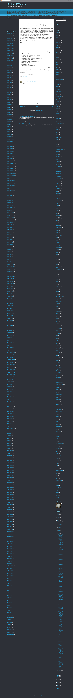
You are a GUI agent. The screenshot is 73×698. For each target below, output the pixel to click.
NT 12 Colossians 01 (10, 212)
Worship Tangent (59, 487)
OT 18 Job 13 (9, 443)
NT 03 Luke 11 (9, 87)
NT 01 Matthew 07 (10, 41)
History (24, 76)
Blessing (57, 67)
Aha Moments (58, 40)
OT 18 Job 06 (9, 438)
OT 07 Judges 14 (10, 386)
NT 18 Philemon (9, 234)
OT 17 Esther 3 (9, 433)
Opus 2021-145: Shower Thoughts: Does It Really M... (60, 585)
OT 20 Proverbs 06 (10, 538)
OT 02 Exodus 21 (10, 328)
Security (57, 406)
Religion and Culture (59, 384)
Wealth (57, 477)
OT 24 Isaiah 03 (9, 580)
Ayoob (57, 57)
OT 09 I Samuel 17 (10, 399)
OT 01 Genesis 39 (10, 313)
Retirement (58, 389)
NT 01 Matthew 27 (10, 60)
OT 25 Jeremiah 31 (10, 612)
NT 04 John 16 (9, 114)
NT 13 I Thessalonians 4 (11, 219)
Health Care (58, 225)
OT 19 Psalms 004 (10, 450)
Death (57, 139)
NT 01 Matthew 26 (10, 58)
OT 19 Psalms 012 (10, 455)
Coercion (57, 113)
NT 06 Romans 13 (10, 158)
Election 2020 (58, 169)
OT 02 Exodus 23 (10, 330)
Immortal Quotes (59, 245)
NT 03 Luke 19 (9, 94)
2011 (58, 686)
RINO (57, 379)
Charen (57, 99)
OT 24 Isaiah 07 (9, 585)
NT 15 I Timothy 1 (10, 224)
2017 (58, 678)
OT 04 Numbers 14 (10, 349)
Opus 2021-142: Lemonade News (60, 595)
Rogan (57, 392)
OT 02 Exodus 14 (10, 320)
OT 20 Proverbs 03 (10, 534)
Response (57, 387)
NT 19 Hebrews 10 (10, 242)
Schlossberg (58, 399)
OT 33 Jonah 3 (9, 624)
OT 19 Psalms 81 (10, 521)
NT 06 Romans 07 (10, 148)
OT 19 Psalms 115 (10, 490)
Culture (57, 132)
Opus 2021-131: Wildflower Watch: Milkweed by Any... (60, 638)
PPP (57, 338)
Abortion (57, 32)
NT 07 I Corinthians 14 (10, 168)
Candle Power (58, 91)
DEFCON (57, 134)
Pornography (58, 362)
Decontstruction (58, 141)
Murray (57, 306)
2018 (58, 676)
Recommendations (59, 382)
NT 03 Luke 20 (9, 95)
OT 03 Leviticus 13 (10, 337)
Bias (57, 64)
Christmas (57, 104)
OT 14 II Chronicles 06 (10, 428)
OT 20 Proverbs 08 (10, 539)
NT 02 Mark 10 (9, 70)
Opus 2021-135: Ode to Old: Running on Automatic (60, 620)
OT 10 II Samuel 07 (10, 406)
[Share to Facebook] (31, 74)
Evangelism (58, 188)
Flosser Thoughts (59, 200)
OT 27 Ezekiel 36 (10, 617)
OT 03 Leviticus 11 (10, 335)
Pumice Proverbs (59, 375)
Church (57, 106)
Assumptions (58, 50)
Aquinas (57, 47)
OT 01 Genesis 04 (10, 293)
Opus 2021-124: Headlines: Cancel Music (60, 662)
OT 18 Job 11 (9, 440)
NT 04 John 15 (9, 112)
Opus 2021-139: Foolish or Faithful (60, 605)
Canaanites (58, 89)
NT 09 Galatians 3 (10, 193)
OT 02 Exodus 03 (10, 318)
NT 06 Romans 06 (10, 146)
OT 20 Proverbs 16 (10, 551)
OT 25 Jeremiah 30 (10, 610)
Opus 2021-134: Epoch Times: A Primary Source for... (60, 625)
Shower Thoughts (59, 411)
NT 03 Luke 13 (9, 89)
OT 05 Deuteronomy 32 (11, 374)
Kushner (57, 271)
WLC (57, 475)
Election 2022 (58, 171)
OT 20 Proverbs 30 (10, 575)
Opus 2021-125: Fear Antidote (60, 659)
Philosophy (58, 352)
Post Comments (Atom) (39, 110)
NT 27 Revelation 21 (10, 283)
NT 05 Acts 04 (9, 126)
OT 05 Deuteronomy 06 (11, 359)
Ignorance (57, 242)
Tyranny (57, 468)
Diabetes (57, 146)
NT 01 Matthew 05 (10, 38)
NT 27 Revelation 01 (10, 264)
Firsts (57, 198)
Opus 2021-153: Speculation (60, 552)
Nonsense (57, 320)
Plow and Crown (58, 357)
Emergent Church (59, 178)
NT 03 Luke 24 (9, 99)
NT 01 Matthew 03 (10, 36)
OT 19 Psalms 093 (10, 484)
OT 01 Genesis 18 (10, 305)
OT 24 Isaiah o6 (9, 600)
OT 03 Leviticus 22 (10, 342)
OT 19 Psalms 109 (10, 489)
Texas (57, 453)
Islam (57, 252)
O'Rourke (57, 321)
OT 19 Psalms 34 (10, 511)
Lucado (57, 289)
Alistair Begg (58, 42)
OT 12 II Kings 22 (10, 421)
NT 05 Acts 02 (9, 124)
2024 (58, 516)
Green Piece (58, 218)
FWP (57, 191)
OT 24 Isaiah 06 (9, 583)
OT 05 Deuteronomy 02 (11, 354)
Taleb (57, 441)
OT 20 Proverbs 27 (10, 570)
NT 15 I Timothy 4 (10, 225)
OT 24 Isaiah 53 (9, 597)
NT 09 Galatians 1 (10, 192)
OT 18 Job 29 (9, 445)
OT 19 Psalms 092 (10, 482)
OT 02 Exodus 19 (10, 325)
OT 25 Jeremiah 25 (10, 609)
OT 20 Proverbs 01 (10, 531)
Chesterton (58, 101)
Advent (57, 35)
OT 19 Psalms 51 (10, 516)
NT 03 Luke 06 (9, 82)
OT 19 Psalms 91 (10, 526)
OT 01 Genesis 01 (10, 288)
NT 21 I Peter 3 (9, 256)
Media (57, 294)
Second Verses (58, 404)
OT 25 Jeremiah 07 (10, 602)
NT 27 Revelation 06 (10, 273)
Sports (57, 428)
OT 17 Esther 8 (9, 435)
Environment (58, 181)
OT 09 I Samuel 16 (10, 398)
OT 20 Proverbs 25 (10, 566)
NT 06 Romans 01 (10, 139)
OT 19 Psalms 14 (10, 504)
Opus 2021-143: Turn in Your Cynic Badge (60, 592)
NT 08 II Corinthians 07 (11, 180)
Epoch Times (58, 183)
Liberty (57, 279)
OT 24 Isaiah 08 (9, 587)
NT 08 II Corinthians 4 (10, 187)
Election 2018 (58, 168)
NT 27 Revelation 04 (10, 269)
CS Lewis (57, 82)
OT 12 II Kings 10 (10, 418)
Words (57, 482)
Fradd (57, 203)
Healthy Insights (58, 227)
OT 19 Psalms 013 (10, 457)
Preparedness (58, 367)
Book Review (58, 72)
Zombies (57, 492)
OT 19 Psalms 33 (10, 509)
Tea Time (57, 446)
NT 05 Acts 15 (9, 133)
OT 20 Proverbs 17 (10, 553)
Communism (58, 116)
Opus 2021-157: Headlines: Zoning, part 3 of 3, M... (60, 536)
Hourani (57, 239)
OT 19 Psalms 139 (10, 502)
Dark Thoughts (58, 136)
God (56, 213)
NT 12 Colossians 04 (10, 215)
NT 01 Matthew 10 (10, 43)
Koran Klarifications (59, 269)
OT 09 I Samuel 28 (10, 401)
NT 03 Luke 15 (9, 90)
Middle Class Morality (59, 296)
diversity (57, 495)
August (59, 527)
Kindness (57, 267)
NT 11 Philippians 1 (10, 207)
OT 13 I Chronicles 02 (10, 425)
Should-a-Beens (58, 409)
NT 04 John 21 (9, 121)
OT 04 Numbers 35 (10, 350)
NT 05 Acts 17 (9, 136)
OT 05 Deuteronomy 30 (11, 372)
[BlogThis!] (29, 74)
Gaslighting (58, 208)
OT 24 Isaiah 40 (9, 592)
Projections (58, 370)
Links (57, 284)
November (60, 523)
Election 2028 (58, 176)
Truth (57, 465)
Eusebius (57, 186)
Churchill (57, 108)
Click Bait (57, 111)
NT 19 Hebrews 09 (10, 241)
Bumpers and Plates (59, 79)
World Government (59, 483)
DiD (56, 144)
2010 (58, 688)
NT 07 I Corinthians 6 (10, 171)
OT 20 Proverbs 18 (10, 555)
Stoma (57, 433)
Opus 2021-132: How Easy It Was (60, 634)
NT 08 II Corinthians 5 (10, 188)
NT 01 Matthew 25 (10, 57)
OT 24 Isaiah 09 (9, 588)
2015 (58, 681)
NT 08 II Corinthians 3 (10, 185)
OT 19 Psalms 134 (10, 499)
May (59, 531)
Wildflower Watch (59, 480)
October (59, 524)
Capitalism (58, 94)
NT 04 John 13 (9, 109)
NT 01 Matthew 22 (10, 53)
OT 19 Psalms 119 (10, 492)
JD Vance (57, 257)
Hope (57, 237)
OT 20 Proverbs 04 (10, 536)
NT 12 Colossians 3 (10, 217)
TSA (57, 438)
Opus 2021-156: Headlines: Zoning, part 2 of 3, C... (60, 540)
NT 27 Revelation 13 (10, 278)
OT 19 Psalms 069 (10, 475)
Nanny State (58, 311)
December (60, 521)
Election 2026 (58, 174)
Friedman (57, 205)
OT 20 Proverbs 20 (10, 558)
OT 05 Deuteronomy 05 (11, 357)
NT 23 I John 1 (9, 259)
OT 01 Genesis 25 (10, 308)
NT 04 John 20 (9, 119)
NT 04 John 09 (9, 107)
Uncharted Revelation (59, 470)
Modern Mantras (58, 299)
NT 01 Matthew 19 (10, 50)
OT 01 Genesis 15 (10, 303)
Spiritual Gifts (58, 426)
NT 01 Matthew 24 (10, 55)
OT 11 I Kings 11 (10, 409)
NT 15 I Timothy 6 (10, 227)
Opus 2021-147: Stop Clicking (60, 577)
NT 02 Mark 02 (9, 63)
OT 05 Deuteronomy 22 (11, 369)
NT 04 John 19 (9, 117)
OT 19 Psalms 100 (10, 485)
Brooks (57, 77)
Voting (57, 473)
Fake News (58, 193)
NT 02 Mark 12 (9, 72)
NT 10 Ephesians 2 (10, 200)
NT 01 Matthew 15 (10, 45)
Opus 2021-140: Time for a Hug (60, 602)
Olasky (57, 326)
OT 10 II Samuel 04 (10, 404)
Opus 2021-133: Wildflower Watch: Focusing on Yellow (60, 630)
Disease (57, 151)
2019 (58, 675)
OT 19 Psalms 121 (10, 494)
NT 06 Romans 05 (10, 144)
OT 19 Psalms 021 (10, 462)
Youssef (57, 488)
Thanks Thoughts (59, 455)
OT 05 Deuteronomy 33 (11, 376)
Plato (57, 355)
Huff (56, 240)
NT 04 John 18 (9, 116)
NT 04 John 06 (9, 104)
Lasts (57, 274)
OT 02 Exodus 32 (10, 332)
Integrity (57, 250)
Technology (58, 448)
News (57, 318)
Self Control (58, 407)
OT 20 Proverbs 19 (10, 556)
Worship (57, 485)
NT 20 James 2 (9, 247)
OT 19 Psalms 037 (10, 467)
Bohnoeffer (58, 69)
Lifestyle (57, 281)
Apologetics (58, 45)
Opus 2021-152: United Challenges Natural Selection (60, 556)
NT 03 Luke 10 (9, 85)
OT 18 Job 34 (9, 448)
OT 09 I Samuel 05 (10, 391)
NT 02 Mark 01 (9, 62)
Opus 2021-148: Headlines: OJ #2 (60, 574)
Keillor (57, 264)
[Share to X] (30, 74)
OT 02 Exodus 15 (10, 322)
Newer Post (22, 106)
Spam (57, 421)
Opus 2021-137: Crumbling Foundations (60, 612)
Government (58, 215)
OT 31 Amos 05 (9, 622)
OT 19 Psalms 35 (10, 512)
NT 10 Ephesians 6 (10, 205)
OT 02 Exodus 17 (10, 323)
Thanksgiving (58, 456)
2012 (58, 685)
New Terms (58, 316)
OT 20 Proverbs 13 (10, 548)
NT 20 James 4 (9, 249)
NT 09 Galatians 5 (10, 197)
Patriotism (57, 345)
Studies (57, 434)
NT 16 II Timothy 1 (10, 229)
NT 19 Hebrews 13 (10, 246)
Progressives (58, 369)
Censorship (58, 98)
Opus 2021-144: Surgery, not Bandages (60, 589)
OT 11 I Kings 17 (10, 413)
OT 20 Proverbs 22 (10, 561)
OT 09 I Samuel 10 (10, 394)
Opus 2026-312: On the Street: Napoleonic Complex (27, 116)
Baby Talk (57, 59)
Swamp (57, 436)
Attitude (57, 52)
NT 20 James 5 (9, 251)
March (59, 669)
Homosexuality (58, 235)
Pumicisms (58, 377)
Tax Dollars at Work (59, 443)
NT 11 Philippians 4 (10, 210)
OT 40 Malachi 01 (10, 629)
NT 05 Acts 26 (9, 138)
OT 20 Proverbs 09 (10, 541)
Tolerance (57, 460)
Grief (57, 220)
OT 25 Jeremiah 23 (10, 605)
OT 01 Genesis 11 (10, 300)
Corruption (57, 127)
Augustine (57, 54)
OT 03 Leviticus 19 (10, 340)
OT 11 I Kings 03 (10, 408)
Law (56, 276)
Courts (57, 129)
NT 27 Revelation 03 (10, 268)
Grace (57, 217)
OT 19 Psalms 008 (10, 452)
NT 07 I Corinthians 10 (10, 161)
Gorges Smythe (25, 81)
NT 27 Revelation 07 (10, 274)
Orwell (57, 335)
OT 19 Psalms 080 (10, 477)
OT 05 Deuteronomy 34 (11, 377)
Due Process (58, 156)
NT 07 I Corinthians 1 (10, 160)
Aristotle (57, 49)
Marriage (57, 291)
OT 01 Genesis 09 (10, 298)
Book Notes (58, 71)
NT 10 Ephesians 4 (10, 202)
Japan (57, 259)
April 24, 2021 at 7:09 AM (33, 81)
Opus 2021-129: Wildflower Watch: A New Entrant (60, 646)
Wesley (57, 478)
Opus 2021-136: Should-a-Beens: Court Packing (60, 616)
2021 (58, 520)
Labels (57, 272)
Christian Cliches (59, 103)
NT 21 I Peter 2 (9, 254)
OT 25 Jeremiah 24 (10, 607)
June (59, 530)
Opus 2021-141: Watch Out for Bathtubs (60, 598)
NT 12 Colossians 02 (10, 214)
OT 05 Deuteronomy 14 (11, 364)
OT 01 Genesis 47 (10, 315)
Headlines (57, 223)
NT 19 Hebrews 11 (10, 244)
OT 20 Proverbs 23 (10, 563)
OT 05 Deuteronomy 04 (11, 355)
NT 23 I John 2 (9, 261)
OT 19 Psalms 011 (10, 453)
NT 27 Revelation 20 (10, 281)
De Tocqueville (58, 137)
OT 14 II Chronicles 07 (10, 430)
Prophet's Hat (58, 372)
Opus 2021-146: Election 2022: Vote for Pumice (60, 580)
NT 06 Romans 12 (10, 156)
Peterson (57, 350)
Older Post (51, 106)
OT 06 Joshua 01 (10, 379)
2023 (58, 517)
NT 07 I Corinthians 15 (10, 170)
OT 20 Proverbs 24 (10, 565)
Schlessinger (58, 397)
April (59, 533)
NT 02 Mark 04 (9, 65)
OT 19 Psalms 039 (10, 470)
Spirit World (58, 424)
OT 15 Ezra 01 (9, 431)
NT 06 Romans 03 (10, 143)
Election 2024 (58, 173)
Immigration (58, 244)
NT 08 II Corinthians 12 (11, 183)
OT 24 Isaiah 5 (9, 595)
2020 (58, 673)
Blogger (42, 695)
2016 (58, 679)
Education (57, 164)
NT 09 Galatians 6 (10, 198)
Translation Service (59, 461)
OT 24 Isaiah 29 (9, 590)
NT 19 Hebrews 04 (10, 239)
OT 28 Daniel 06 (9, 619)
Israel (57, 254)
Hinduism (57, 230)
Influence (57, 249)
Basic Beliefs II (58, 62)
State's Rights (58, 431)
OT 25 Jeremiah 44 (10, 614)
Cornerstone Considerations (60, 125)
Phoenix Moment (59, 353)
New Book (57, 313)
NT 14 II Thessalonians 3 (11, 222)
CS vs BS (57, 84)
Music (57, 308)
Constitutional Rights (59, 123)
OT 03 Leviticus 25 (10, 345)
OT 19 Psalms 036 (10, 465)
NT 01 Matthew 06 (10, 40)
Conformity (58, 118)
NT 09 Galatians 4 (10, 195)
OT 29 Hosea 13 (9, 620)
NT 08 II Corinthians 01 (11, 173)
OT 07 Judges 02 (10, 384)
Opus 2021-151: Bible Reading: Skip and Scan (60, 561)
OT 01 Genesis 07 (10, 296)
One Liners (58, 333)
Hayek (57, 222)
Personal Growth (59, 348)
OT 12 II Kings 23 (10, 423)
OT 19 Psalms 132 (10, 497)
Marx (57, 293)
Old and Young (58, 328)
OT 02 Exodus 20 (10, 327)
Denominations (58, 142)
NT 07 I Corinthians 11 (10, 163)
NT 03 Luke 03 (9, 80)
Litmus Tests (58, 286)
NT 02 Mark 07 (9, 67)
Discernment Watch (59, 149)
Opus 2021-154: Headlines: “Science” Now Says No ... (60, 549)
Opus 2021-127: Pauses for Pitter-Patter (60, 652)
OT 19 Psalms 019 (10, 460)
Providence (58, 374)
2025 (58, 514)
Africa (57, 37)
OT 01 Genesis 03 (10, 291)
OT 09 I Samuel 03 (10, 389)
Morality (57, 303)
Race (26, 76)
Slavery (57, 414)
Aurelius (57, 55)
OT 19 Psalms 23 (10, 507)
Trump (57, 463)
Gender (57, 210)
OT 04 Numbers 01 (10, 347)
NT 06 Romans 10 (10, 153)
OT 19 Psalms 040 (10, 472)
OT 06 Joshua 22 (10, 381)
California (57, 86)
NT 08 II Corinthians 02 (11, 175)
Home (37, 106)
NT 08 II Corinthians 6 (10, 190)
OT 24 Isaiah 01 (9, 578)
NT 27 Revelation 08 (10, 276)
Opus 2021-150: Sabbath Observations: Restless (60, 565)
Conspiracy (58, 121)
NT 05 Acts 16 (9, 134)
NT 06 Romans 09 (10, 151)
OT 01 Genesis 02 (10, 290)
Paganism (57, 340)
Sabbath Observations (59, 394)
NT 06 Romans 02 (10, 141)
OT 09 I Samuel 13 (10, 396)
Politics (57, 360)
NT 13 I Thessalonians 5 (11, 220)
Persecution (58, 347)
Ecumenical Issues (59, 163)
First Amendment (59, 196)
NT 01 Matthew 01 (10, 33)
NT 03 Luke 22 (9, 97)
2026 (58, 513)
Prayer (57, 365)
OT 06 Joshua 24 (10, 382)
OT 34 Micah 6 (9, 627)
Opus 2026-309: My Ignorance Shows (25, 123)
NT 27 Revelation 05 (10, 271)
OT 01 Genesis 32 (10, 310)
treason (57, 497)
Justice (57, 262)
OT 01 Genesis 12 (10, 301)
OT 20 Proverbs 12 (10, 546)
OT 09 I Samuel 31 (10, 403)
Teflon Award (58, 450)
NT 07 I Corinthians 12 (10, 165)
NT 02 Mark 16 (9, 75)
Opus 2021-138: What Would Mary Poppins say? (60, 609)
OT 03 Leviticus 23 (10, 344)
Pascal (57, 343)
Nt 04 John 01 (9, 286)
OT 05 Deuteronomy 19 (11, 367)
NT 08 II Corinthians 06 (11, 178)
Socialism (57, 416)
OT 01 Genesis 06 (10, 295)
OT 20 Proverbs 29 (10, 573)
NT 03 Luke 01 (9, 77)
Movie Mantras (58, 304)
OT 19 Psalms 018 (10, 458)
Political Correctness (59, 358)
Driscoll (57, 154)
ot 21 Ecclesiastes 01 (10, 634)
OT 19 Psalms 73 (10, 519)
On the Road (58, 330)
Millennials (58, 298)
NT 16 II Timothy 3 (10, 232)
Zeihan (57, 490)
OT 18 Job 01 (9, 436)
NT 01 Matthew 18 (10, 48)
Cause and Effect (59, 96)
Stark (57, 429)
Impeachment (58, 247)
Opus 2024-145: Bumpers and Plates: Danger (26, 120)
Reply (24, 84)
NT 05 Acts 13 (9, 131)
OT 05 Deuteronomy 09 (11, 362)
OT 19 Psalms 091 (10, 480)
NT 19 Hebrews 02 (10, 237)
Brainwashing (58, 76)
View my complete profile (62, 506)
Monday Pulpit (58, 301)
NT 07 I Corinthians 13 (10, 166)
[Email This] (28, 74)
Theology (57, 458)
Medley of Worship (16, 4)
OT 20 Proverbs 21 (10, 560)
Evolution (57, 190)
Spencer (57, 423)
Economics (58, 161)
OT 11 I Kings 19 (10, 416)
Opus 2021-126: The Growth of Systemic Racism (60, 656)
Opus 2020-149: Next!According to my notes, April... (60, 570)
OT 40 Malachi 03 (10, 632)
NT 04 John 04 (9, 102)
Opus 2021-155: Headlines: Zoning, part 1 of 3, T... (60, 544)
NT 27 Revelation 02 (10, 266)
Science (57, 401)
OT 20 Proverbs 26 (10, 568)
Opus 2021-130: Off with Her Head (60, 642)
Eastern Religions (59, 159)
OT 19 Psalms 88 (10, 524)
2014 (58, 682)
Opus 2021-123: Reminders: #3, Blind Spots (60, 666)
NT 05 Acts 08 (9, 129)
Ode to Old (58, 325)
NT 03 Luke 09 (9, 84)
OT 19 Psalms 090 (10, 479)
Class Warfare (58, 109)
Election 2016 (58, 166)
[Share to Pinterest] (32, 74)
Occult (57, 323)
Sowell (57, 419)
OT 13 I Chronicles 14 (10, 426)
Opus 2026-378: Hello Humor (25, 113)
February (59, 670)
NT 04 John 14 (9, 111)
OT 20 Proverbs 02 (10, 533)
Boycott (57, 74)
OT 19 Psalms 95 (10, 529)
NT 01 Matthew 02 (10, 35)
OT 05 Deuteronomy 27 (11, 371)
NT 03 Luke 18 (9, 92)
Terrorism (57, 451)
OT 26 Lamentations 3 (10, 615)
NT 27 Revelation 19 (10, 279)
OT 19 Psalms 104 (10, 487)
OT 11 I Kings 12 (10, 411)
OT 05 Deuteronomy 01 (11, 352)
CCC (57, 81)
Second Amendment (59, 402)
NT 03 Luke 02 (9, 79)
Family (57, 195)
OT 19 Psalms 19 (10, 506)
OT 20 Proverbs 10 (10, 543)
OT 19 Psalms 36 (10, 514)
